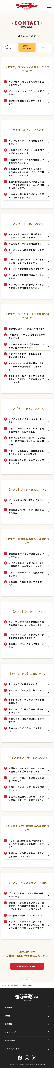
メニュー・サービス (10, 47)
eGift (44, 47)
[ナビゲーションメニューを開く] (49, 6)
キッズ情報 (14, 985)
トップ (3, 985)
